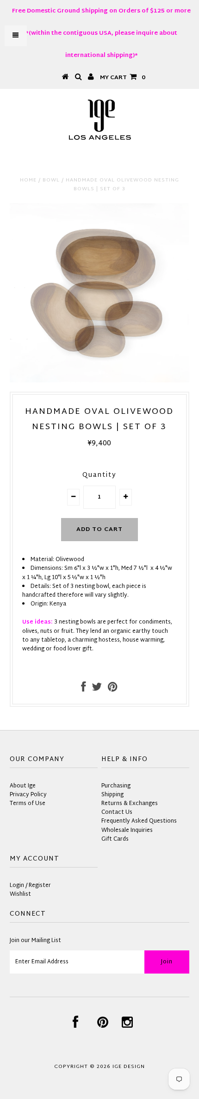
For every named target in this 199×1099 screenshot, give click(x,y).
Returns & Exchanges (129, 804)
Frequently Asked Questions (139, 821)
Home (28, 180)
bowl (51, 180)
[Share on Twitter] (97, 689)
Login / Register (30, 885)
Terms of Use (27, 804)
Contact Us (116, 812)
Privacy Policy (28, 795)
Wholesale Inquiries (127, 830)
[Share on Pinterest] (113, 689)
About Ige (23, 786)
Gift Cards (115, 839)
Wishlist (20, 894)
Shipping (112, 795)
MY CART (122, 77)
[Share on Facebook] (83, 689)
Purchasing (116, 786)
